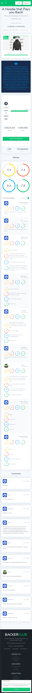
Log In (18, 3)
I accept (16, 689)
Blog (16, 668)
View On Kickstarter (16, 139)
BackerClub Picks (16, 658)
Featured (16, 657)
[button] (6, 3)
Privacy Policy (15, 648)
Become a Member (16, 666)
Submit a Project (16, 678)
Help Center (16, 670)
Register (26, 3)
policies (27, 685)
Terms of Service (7, 648)
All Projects (16, 660)
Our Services (16, 676)
